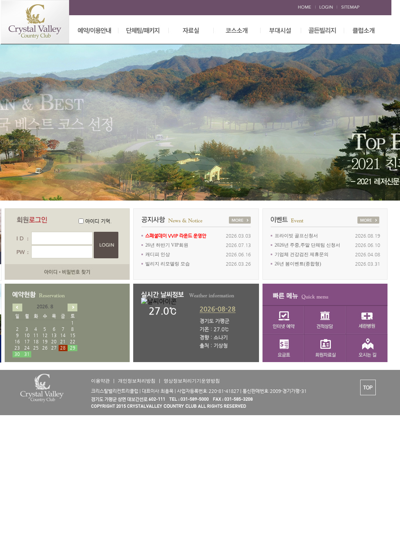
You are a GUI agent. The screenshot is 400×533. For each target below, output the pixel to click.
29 (72, 347)
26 (45, 347)
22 (72, 341)
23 (17, 347)
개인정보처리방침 (136, 381)
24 (27, 347)
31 (27, 354)
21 (63, 341)
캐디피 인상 (157, 254)
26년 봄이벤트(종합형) (298, 263)
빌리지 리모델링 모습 (167, 263)
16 (17, 341)
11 (36, 335)
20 (54, 341)
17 (27, 341)
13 (54, 335)
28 (63, 347)
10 (27, 335)
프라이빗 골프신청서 (296, 235)
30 (17, 354)
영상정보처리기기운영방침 (192, 381)
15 (72, 335)
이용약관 (100, 381)
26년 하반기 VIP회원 (166, 245)
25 (36, 347)
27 (54, 347)
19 (45, 341)
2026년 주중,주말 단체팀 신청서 (307, 245)
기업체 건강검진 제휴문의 (302, 254)
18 (36, 341)
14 (63, 335)
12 (45, 335)
